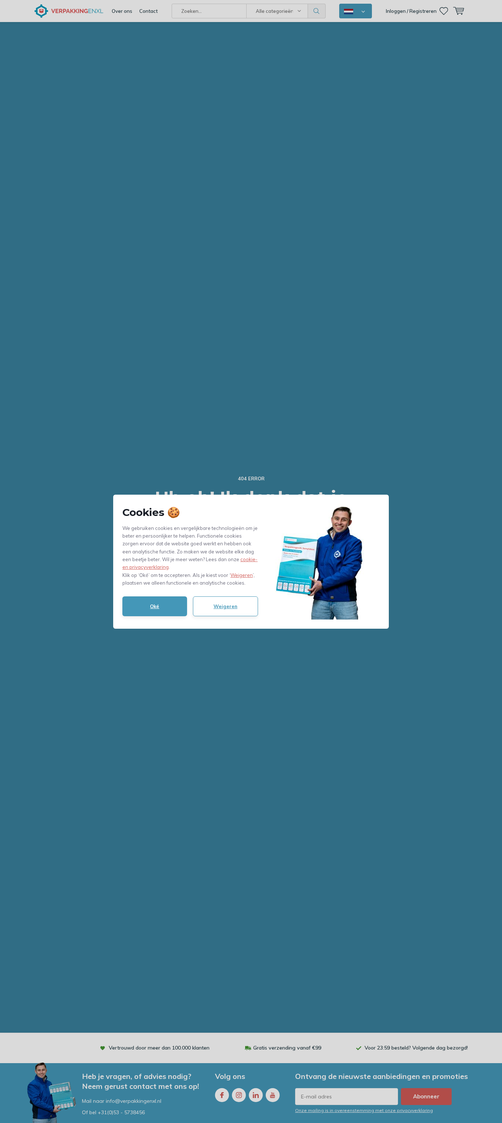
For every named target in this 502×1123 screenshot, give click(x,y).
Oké (154, 606)
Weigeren (241, 575)
